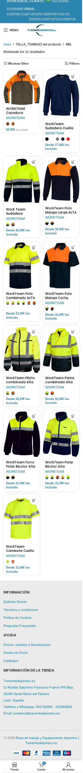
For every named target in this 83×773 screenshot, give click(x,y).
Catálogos (10, 661)
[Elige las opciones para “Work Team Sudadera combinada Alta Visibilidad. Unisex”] (34, 162)
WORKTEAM (15, 118)
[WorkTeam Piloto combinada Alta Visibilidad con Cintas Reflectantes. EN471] (22, 350)
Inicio (7, 44)
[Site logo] (41, 30)
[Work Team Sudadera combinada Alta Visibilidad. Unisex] (22, 181)
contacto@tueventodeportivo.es (36, 713)
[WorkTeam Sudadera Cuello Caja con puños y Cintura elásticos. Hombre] (61, 95)
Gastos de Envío (15, 652)
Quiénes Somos (15, 601)
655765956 (44, 707)
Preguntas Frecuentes (19, 626)
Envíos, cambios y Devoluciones (26, 645)
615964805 (64, 707)
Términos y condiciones (20, 610)
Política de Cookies (17, 617)
